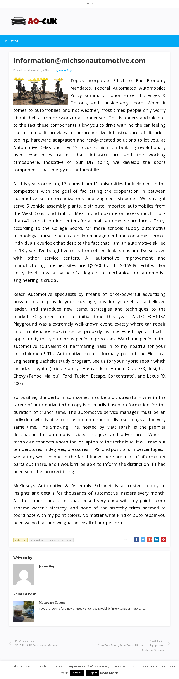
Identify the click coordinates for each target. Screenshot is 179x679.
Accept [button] (77, 673)
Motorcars (20, 540)
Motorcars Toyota (52, 602)
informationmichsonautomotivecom (51, 540)
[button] (89, 4)
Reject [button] (93, 673)
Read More (109, 672)
